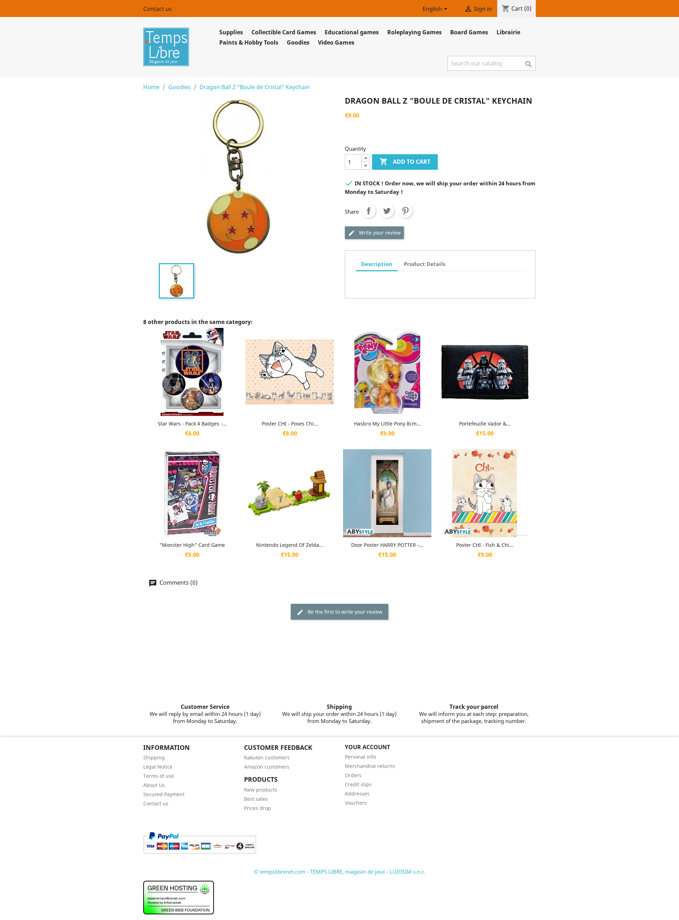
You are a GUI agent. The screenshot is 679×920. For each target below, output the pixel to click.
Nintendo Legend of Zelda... (289, 545)
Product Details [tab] (424, 263)
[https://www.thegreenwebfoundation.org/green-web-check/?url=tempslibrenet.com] (178, 897)
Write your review (379, 232)
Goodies (298, 42)
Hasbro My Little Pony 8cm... (387, 423)
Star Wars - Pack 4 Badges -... (192, 423)
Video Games (336, 42)
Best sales (256, 798)
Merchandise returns (370, 766)
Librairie (508, 32)
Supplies (231, 32)
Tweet (387, 211)
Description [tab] (376, 263)
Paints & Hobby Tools (248, 42)
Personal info (360, 756)
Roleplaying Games (414, 32)
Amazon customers (266, 766)
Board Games (469, 32)
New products (260, 789)
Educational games (352, 32)
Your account (367, 747)
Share (368, 211)
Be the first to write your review (344, 611)
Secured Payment (164, 794)
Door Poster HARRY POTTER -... (387, 545)
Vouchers (356, 802)
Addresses (357, 793)
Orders (353, 775)
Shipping (154, 757)
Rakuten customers (267, 757)
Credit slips (358, 784)
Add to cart (404, 161)
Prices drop (257, 808)
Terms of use (158, 776)
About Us (154, 785)
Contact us (157, 9)
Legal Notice (158, 766)
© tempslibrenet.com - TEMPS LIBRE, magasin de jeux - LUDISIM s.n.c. (339, 871)
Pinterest (405, 211)
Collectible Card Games (283, 32)
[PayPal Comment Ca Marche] (199, 842)
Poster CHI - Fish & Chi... (484, 545)
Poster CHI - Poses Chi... (290, 423)
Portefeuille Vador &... (485, 423)
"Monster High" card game (192, 545)
